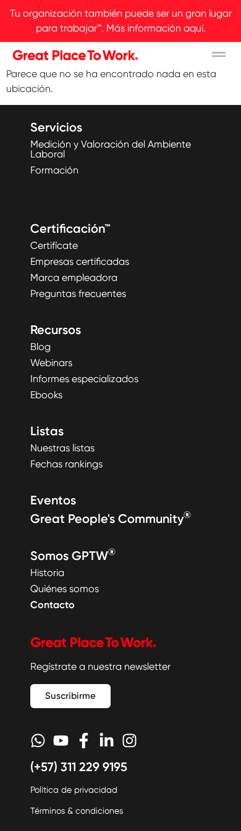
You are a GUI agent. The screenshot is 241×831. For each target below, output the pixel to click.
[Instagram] (129, 740)
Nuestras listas (62, 448)
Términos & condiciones (76, 811)
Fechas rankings (66, 464)
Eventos (53, 500)
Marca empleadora (73, 277)
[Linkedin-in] (106, 740)
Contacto (52, 605)
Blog (40, 347)
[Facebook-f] (83, 740)
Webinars (51, 363)
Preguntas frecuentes (78, 293)
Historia (47, 572)
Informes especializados (84, 379)
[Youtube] (61, 740)
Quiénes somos (64, 589)
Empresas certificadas (79, 261)
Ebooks (46, 395)
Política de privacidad (73, 790)
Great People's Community (110, 518)
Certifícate (54, 245)
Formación (54, 170)
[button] (219, 54)
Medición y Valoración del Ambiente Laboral (110, 149)
